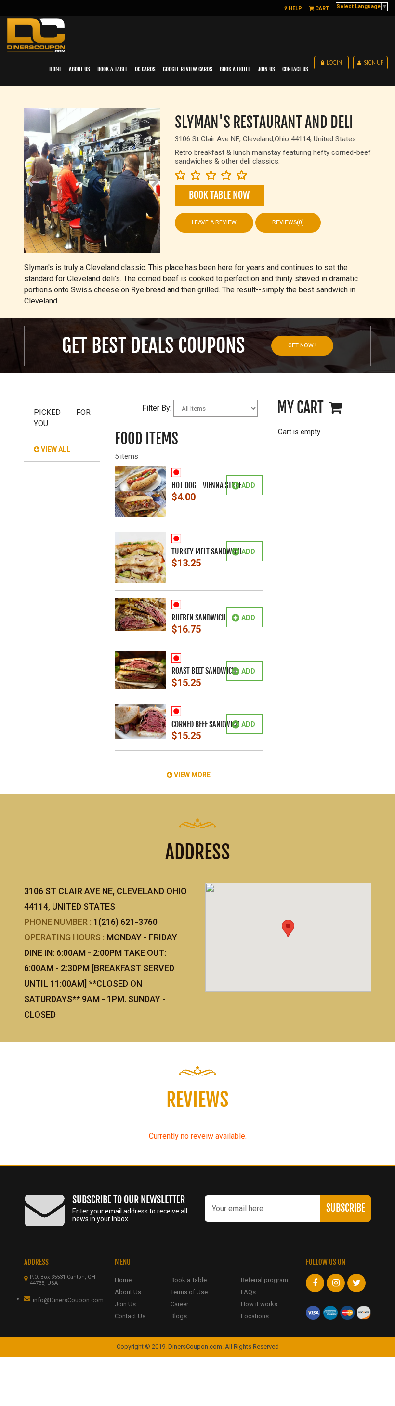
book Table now (219, 195)
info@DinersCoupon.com (68, 1300)
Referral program (264, 1279)
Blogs (179, 1316)
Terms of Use (189, 1292)
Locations (255, 1316)
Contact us (295, 69)
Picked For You (62, 418)
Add (248, 485)
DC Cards (145, 69)
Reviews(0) (288, 222)
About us (79, 69)
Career (179, 1304)
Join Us (125, 1304)
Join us (266, 69)
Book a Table (112, 69)
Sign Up (373, 63)
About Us (128, 1292)
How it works (259, 1304)
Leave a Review (214, 222)
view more (191, 775)
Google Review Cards (187, 69)
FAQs (248, 1292)
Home (55, 69)
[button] (288, 928)
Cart (321, 8)
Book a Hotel (235, 69)
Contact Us (130, 1316)
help (294, 8)
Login (334, 63)
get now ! (302, 345)
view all (55, 449)
